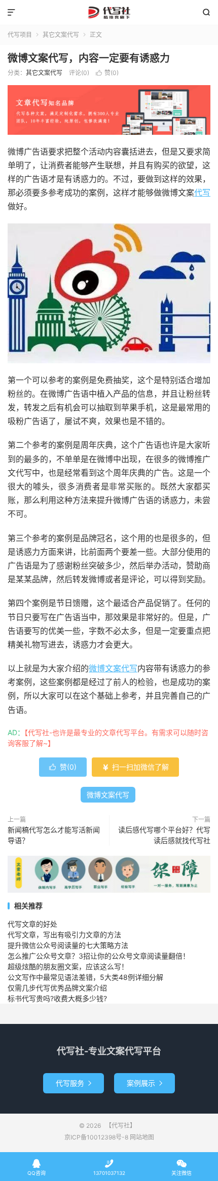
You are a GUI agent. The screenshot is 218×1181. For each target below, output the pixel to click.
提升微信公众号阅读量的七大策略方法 (68, 945)
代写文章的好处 (32, 924)
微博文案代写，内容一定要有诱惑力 (89, 58)
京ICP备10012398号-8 (96, 1137)
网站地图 (142, 1137)
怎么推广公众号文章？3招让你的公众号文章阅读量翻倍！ (99, 955)
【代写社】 (109, 13)
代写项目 (20, 35)
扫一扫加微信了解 (135, 767)
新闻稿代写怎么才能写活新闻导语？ (54, 835)
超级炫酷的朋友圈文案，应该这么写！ (68, 966)
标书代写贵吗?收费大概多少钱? (57, 998)
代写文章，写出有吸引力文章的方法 (64, 934)
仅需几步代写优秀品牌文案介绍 (57, 987)
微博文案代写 (113, 668)
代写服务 (73, 1083)
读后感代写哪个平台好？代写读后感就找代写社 (164, 835)
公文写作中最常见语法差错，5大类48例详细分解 (85, 977)
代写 (202, 192)
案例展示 (144, 1083)
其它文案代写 (61, 35)
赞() (107, 73)
